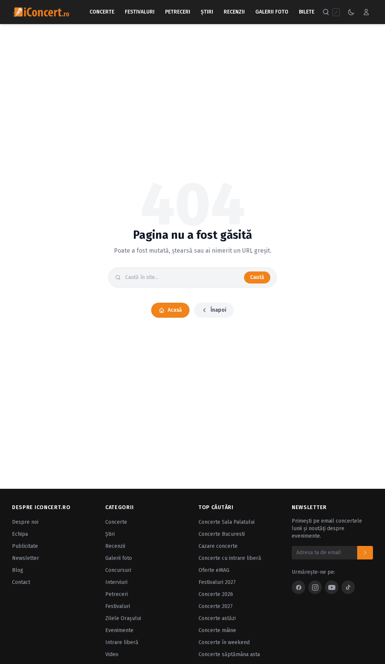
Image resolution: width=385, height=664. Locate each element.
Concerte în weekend (224, 642)
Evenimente (119, 630)
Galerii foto (118, 558)
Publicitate (25, 546)
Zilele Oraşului (123, 618)
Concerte (101, 12)
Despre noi (25, 522)
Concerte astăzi (217, 618)
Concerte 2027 (216, 606)
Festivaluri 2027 (217, 582)
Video (111, 654)
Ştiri (207, 12)
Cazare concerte (218, 546)
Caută (257, 277)
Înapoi (218, 310)
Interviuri (116, 582)
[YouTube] (331, 587)
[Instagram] (315, 587)
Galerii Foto (271, 12)
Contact (21, 582)
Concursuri (118, 570)
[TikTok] (348, 587)
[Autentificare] (366, 12)
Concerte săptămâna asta (229, 654)
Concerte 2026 (216, 594)
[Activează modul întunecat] (351, 12)
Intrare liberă (121, 642)
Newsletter (25, 558)
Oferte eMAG (214, 570)
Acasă (175, 310)
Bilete (306, 12)
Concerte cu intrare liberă (230, 558)
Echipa (20, 534)
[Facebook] (298, 587)
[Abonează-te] (365, 552)
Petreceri (177, 12)
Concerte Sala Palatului (227, 522)
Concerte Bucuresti (222, 534)
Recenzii (234, 12)
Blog (17, 570)
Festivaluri (140, 12)
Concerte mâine (217, 630)
